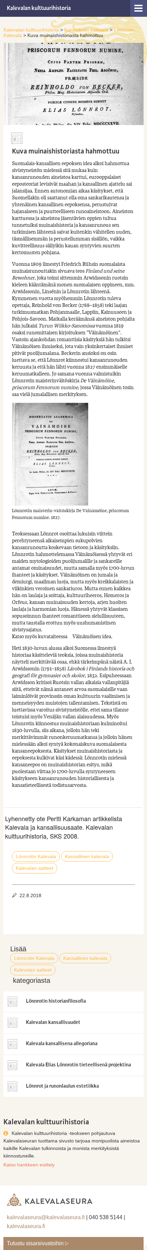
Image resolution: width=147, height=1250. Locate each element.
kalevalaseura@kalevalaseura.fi (46, 1217)
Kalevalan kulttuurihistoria (39, 8)
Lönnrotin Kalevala (36, 856)
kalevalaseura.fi (26, 1226)
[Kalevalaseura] (49, 1197)
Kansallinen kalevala (87, 856)
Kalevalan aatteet (34, 868)
